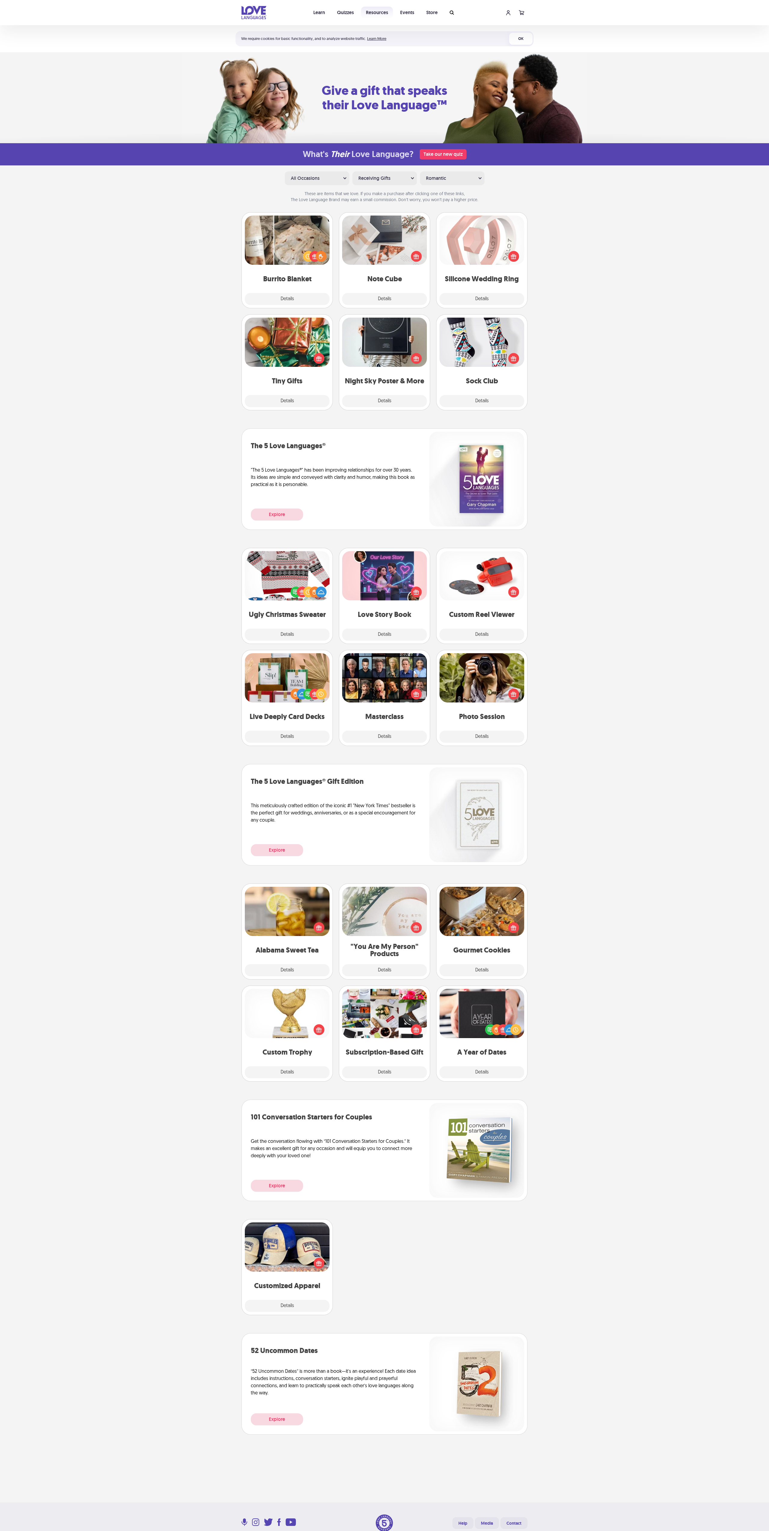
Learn (319, 12)
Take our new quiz (443, 154)
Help (462, 1523)
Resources (377, 12)
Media (487, 1523)
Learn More (376, 38)
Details (287, 299)
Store (432, 12)
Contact (513, 1523)
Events (407, 12)
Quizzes (345, 12)
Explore (277, 514)
